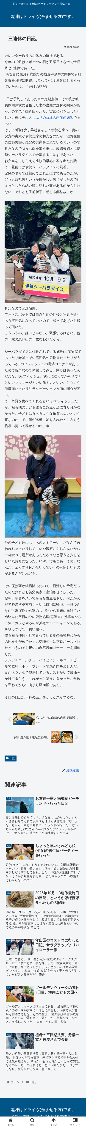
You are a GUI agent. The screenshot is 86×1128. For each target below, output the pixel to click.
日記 (12, 758)
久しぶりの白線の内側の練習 (51, 117)
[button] (77, 664)
